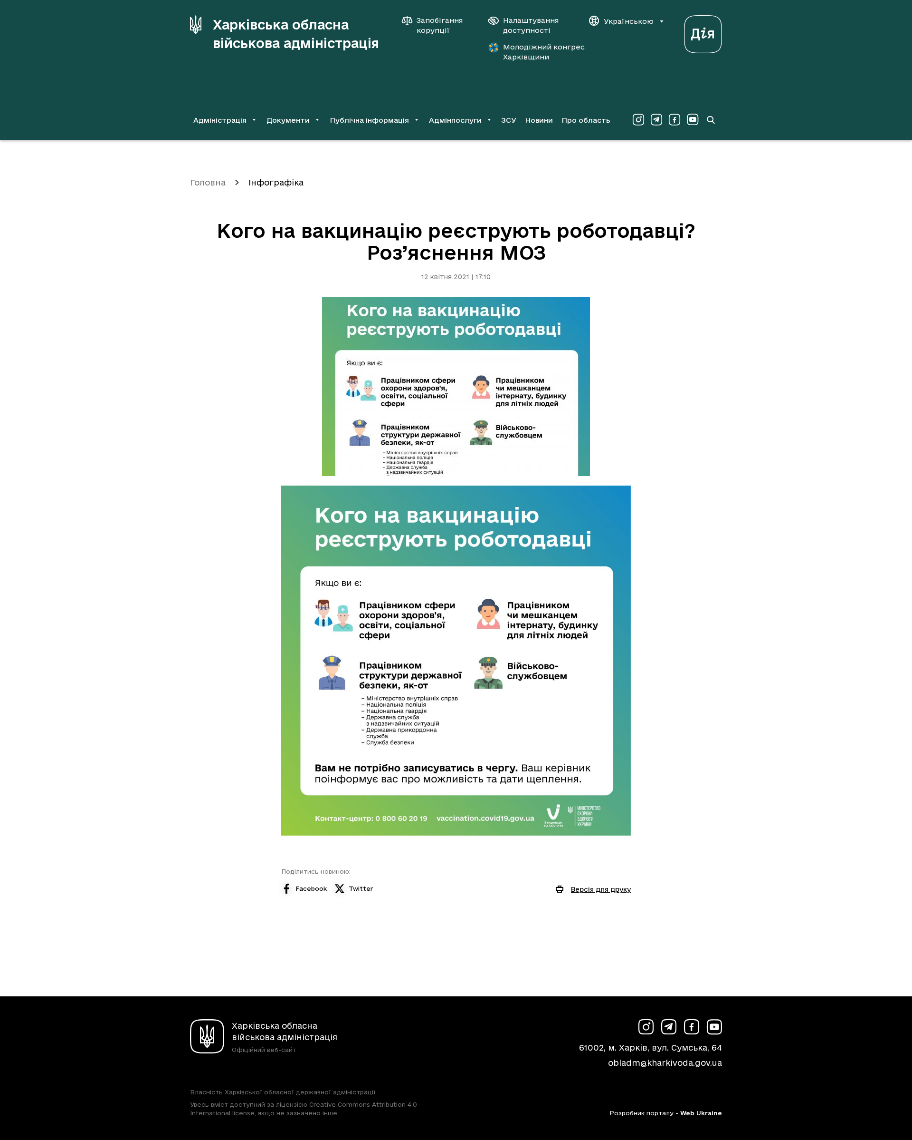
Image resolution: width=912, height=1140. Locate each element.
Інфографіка (276, 182)
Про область (585, 120)
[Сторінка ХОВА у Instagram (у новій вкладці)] (638, 120)
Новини (539, 120)
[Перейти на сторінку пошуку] (710, 120)
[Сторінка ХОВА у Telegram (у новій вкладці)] (656, 120)
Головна (208, 182)
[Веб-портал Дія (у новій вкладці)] (703, 31)
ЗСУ (508, 120)
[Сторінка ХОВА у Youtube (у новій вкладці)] (692, 120)
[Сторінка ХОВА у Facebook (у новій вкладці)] (674, 120)
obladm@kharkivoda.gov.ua (665, 1062)
